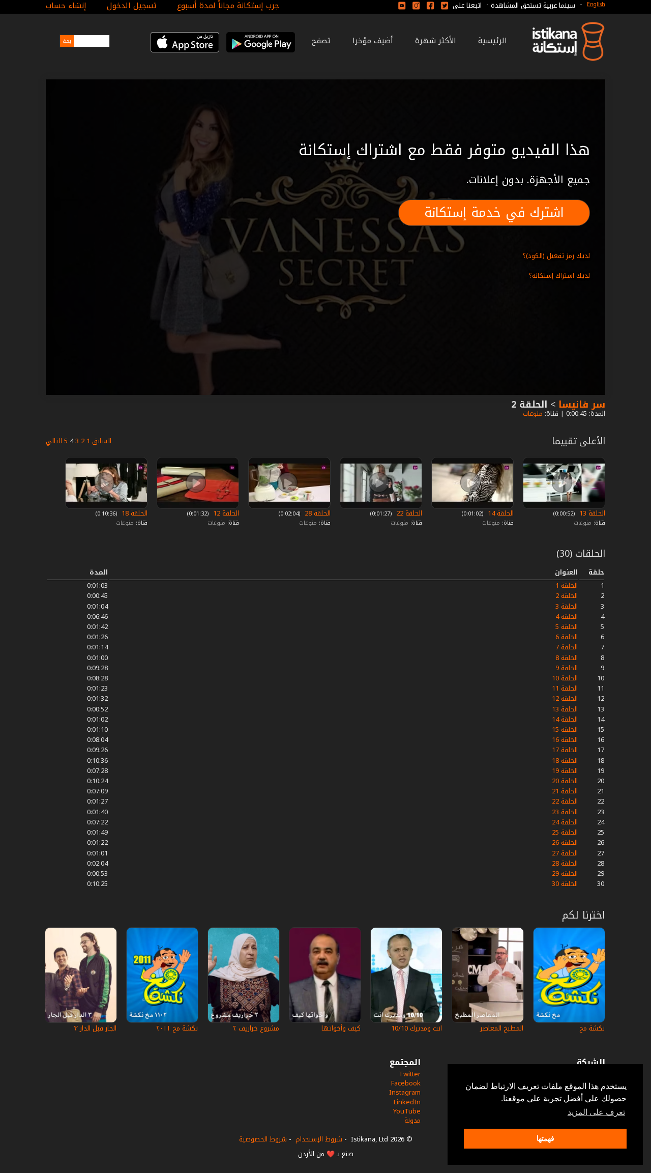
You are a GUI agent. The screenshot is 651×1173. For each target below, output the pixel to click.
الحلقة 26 (565, 842)
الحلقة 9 (566, 668)
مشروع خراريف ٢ (256, 1028)
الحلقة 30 (565, 883)
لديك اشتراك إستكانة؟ (559, 275)
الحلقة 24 (565, 822)
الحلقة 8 (566, 657)
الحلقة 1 (566, 585)
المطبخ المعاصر (501, 1028)
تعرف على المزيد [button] (596, 1112)
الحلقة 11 (565, 688)
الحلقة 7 (566, 647)
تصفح (321, 41)
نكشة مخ (592, 1028)
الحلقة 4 (566, 616)
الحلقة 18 (133, 513)
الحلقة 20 (565, 781)
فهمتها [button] (545, 1138)
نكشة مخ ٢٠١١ (177, 1028)
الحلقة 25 (565, 832)
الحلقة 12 (225, 513)
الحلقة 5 (566, 626)
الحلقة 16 (565, 739)
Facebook (406, 1083)
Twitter (410, 1074)
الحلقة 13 (591, 513)
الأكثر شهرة (435, 41)
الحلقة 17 (565, 749)
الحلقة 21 (565, 791)
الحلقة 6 (566, 637)
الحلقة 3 (566, 606)
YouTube (407, 1111)
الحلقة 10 (565, 678)
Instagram (405, 1092)
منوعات (532, 413)
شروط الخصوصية (263, 1139)
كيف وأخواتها (341, 1028)
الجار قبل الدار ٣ (95, 1028)
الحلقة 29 (565, 873)
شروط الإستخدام (318, 1139)
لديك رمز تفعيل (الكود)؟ (556, 255)
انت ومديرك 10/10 (416, 1028)
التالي (54, 441)
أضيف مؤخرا (372, 41)
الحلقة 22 (408, 513)
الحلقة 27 (565, 853)
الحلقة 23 (565, 812)
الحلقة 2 (566, 595)
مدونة (412, 1120)
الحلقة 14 (500, 513)
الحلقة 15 (565, 729)
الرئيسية (492, 41)
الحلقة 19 (565, 770)
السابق (101, 441)
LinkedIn (407, 1102)
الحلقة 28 (317, 513)
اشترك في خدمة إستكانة (494, 212)
